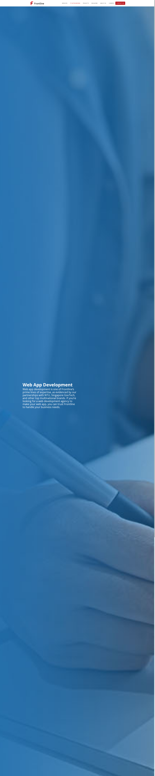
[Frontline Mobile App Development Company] (37, 3)
